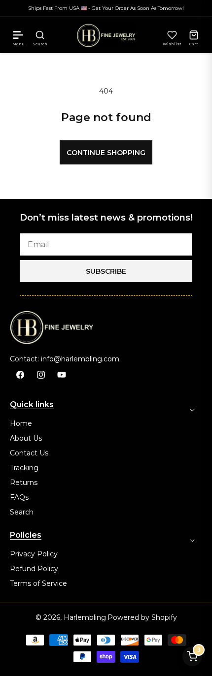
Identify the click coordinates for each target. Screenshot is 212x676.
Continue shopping (106, 152)
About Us (26, 438)
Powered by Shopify (142, 617)
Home (21, 423)
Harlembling (85, 617)
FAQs (19, 497)
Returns (23, 482)
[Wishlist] (172, 35)
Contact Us (29, 453)
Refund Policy (34, 568)
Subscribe (106, 271)
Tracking (24, 467)
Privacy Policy (34, 553)
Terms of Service (38, 583)
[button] (18, 35)
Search (22, 512)
